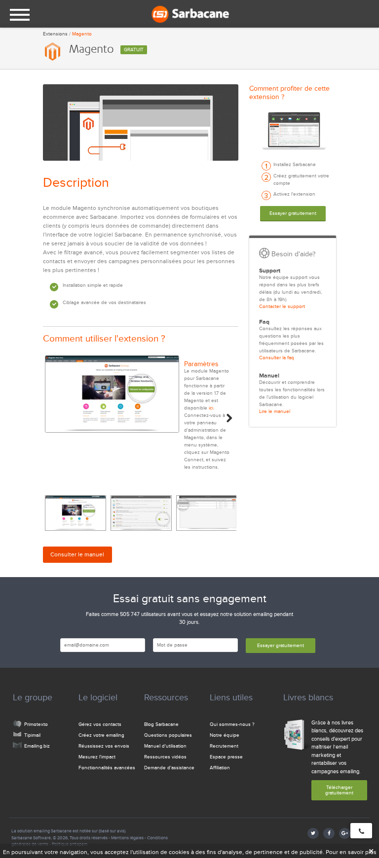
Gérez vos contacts (99, 724)
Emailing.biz (37, 746)
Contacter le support (282, 306)
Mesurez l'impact (96, 757)
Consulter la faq (276, 358)
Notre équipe (224, 735)
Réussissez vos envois (103, 746)
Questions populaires (168, 735)
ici (211, 408)
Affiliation (220, 768)
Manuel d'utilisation (165, 746)
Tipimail (32, 735)
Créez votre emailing (101, 735)
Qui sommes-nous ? (232, 724)
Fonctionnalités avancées (106, 768)
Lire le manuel (274, 411)
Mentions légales (127, 837)
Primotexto (36, 724)
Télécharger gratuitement (339, 790)
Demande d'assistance (169, 768)
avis (120, 830)
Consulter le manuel (77, 554)
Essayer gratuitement (292, 213)
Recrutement (224, 746)
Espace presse (226, 757)
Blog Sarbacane (161, 724)
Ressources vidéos (165, 757)
